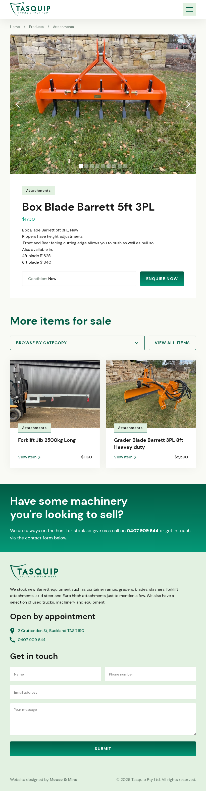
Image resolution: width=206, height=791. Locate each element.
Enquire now (162, 278)
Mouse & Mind (63, 779)
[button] (189, 9)
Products (36, 26)
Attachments (63, 26)
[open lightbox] (103, 104)
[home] (30, 9)
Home (15, 26)
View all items (172, 342)
